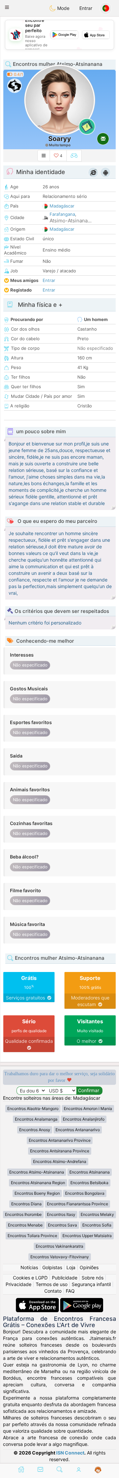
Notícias (29, 1267)
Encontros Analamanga (36, 1119)
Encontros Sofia (96, 1225)
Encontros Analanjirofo (83, 1119)
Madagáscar (62, 205)
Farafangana (62, 214)
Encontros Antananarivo (78, 1129)
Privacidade (18, 1284)
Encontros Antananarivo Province (60, 1140)
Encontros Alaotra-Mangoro (33, 1108)
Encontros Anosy (34, 1129)
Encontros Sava (62, 1225)
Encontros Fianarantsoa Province (77, 1203)
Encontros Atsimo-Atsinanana (36, 1172)
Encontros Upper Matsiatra (87, 1235)
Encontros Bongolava (84, 1193)
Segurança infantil (91, 1284)
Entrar (85, 8)
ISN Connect (70, 1452)
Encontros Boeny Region (37, 1193)
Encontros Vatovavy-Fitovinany (59, 1256)
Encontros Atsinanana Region (38, 1182)
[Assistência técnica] (98, 1470)
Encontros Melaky (97, 1214)
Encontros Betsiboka (89, 1182)
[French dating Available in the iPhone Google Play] (81, 1301)
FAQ (70, 1291)
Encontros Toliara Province (32, 1235)
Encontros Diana (26, 1203)
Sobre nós (92, 1277)
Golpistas (52, 1267)
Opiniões (89, 1267)
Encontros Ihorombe (23, 1214)
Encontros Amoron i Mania (88, 1108)
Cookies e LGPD (30, 1277)
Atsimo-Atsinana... (71, 220)
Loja (70, 1267)
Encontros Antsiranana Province (59, 1150)
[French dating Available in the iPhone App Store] (38, 1301)
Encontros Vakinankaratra (59, 1246)
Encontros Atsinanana (89, 1172)
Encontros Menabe (25, 1225)
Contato (52, 1291)
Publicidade (64, 1277)
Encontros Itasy (61, 1214)
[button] (7, 7)
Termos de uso (51, 1284)
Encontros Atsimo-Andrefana (59, 1161)
